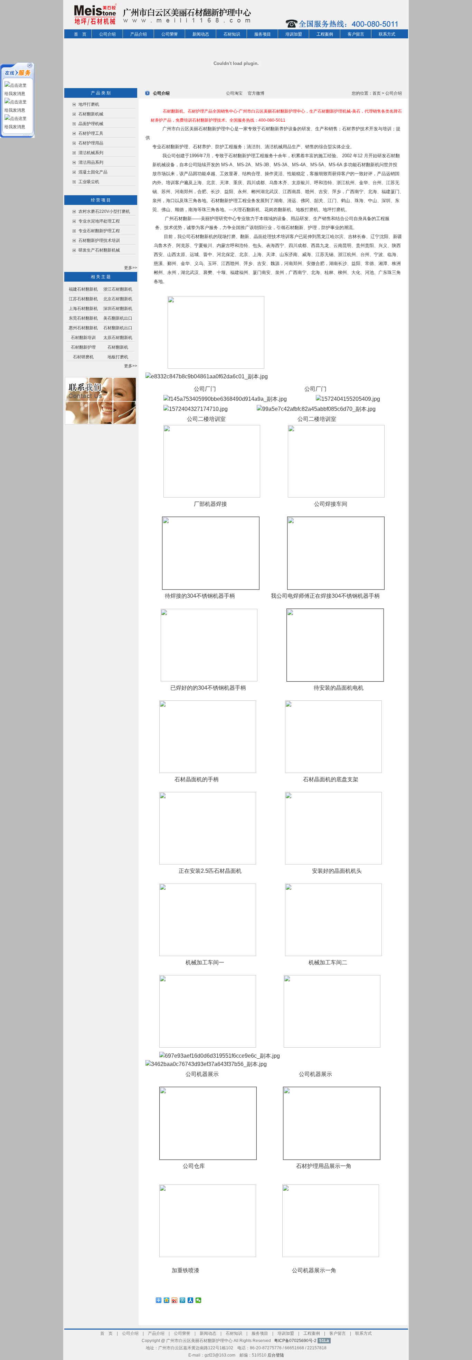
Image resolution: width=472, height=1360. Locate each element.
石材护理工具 (90, 133)
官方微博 (256, 93)
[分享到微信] (198, 1300)
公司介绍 (107, 34)
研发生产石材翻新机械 (99, 250)
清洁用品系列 (90, 162)
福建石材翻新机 (83, 289)
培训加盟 (293, 34)
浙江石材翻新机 (117, 289)
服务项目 (262, 34)
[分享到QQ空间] (167, 1300)
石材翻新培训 (83, 337)
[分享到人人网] (190, 1300)
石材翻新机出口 (117, 327)
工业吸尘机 (88, 181)
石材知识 (232, 34)
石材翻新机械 (90, 114)
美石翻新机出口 (117, 318)
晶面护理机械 (90, 123)
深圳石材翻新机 (117, 308)
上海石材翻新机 (83, 308)
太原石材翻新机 (117, 337)
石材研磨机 (83, 357)
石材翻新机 (117, 347)
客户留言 (356, 34)
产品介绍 (138, 34)
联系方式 (387, 34)
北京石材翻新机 (117, 298)
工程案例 (325, 34)
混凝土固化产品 (92, 172)
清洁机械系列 (90, 152)
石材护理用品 (90, 143)
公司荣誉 (169, 34)
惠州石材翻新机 (83, 327)
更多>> (130, 267)
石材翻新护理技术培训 (99, 240)
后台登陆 (275, 1355)
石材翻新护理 (83, 347)
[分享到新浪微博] (175, 1300)
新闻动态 (200, 34)
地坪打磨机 (88, 104)
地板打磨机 (117, 357)
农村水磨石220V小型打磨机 (104, 211)
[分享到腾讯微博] (183, 1300)
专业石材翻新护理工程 (99, 230)
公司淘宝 (234, 93)
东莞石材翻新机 (83, 318)
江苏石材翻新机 (83, 298)
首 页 (80, 34)
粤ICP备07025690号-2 (295, 1340)
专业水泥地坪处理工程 (99, 221)
